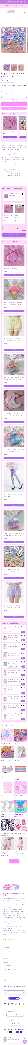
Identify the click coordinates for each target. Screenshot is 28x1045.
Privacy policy (20, 1036)
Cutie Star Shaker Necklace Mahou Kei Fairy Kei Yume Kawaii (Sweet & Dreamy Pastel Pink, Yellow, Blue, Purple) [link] (14, 378)
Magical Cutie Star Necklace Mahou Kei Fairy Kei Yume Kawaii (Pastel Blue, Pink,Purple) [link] (14, 534)
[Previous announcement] (2, 6)
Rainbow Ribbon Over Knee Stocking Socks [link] (14, 654)
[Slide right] (26, 67)
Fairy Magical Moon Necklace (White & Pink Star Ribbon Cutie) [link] (13, 414)
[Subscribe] (23, 992)
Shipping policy (19, 1039)
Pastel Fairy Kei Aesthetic (5, 815)
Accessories (4, 760)
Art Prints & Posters (20, 796)
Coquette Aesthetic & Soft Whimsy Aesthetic (7, 853)
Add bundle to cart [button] (13, 235)
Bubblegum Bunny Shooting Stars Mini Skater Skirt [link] (13, 628)
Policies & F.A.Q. (7, 966)
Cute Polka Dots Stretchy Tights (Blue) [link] (14, 706)
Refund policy (13, 1036)
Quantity (3, 90)
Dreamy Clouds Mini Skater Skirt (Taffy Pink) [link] (13, 698)
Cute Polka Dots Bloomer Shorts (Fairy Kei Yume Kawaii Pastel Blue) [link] (13, 663)
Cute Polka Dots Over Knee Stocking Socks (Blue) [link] (14, 689)
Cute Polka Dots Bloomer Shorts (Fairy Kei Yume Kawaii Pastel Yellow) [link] (13, 339)
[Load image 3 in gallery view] (21, 67)
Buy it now (14, 104)
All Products (6, 947)
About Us (5, 962)
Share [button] (4, 180)
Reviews (5, 980)
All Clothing (4, 743)
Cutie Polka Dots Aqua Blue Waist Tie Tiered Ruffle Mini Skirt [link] (14, 680)
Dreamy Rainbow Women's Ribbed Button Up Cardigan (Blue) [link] (14, 637)
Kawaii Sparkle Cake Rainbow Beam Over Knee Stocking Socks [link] (14, 672)
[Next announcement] (25, 6)
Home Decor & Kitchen (18, 778)
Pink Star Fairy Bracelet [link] (8, 131)
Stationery (4, 796)
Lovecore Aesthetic (19, 833)
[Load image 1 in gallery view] (7, 67)
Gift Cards (5, 958)
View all (14, 861)
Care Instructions (7, 973)
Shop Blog (5, 955)
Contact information (14, 1041)
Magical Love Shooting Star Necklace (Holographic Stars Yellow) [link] (12, 570)
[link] (10, 123)
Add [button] (10, 137)
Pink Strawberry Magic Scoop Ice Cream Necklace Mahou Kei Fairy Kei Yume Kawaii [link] (19, 217)
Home (4, 944)
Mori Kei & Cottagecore (17, 853)
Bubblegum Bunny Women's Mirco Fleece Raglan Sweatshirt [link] (13, 715)
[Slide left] (1, 67)
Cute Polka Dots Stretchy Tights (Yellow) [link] (12, 645)
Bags (15, 760)
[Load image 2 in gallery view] (14, 67)
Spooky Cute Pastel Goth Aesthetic (7, 834)
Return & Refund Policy (9, 969)
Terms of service (10, 1039)
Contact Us (6, 977)
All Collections (6, 951)
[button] (3, 12)
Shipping (3, 82)
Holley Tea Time (13, 1035)
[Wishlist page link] (17, 12)
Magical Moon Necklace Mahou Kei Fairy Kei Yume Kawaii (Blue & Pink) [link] (14, 450)
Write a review (14, 878)
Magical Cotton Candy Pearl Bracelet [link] (13, 195)
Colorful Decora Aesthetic (18, 815)
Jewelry (16, 743)
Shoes (3, 777)
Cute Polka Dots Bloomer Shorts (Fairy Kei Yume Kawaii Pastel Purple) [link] (13, 606)
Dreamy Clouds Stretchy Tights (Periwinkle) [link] (13, 495)
